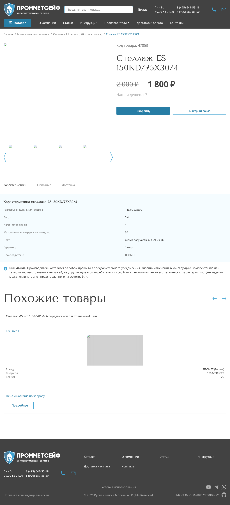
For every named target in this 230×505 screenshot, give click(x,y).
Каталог (89, 457)
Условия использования (119, 487)
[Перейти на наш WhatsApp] (224, 487)
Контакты (176, 23)
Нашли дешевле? (131, 94)
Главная (8, 34)
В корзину (143, 111)
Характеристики (15, 185)
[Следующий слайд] (111, 157)
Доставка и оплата (150, 23)
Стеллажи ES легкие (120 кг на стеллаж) (77, 34)
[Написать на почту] (224, 9)
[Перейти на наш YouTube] (208, 487)
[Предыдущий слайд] (5, 157)
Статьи (68, 23)
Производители (115, 23)
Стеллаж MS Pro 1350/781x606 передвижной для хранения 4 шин (51, 316)
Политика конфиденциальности (26, 495)
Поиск (142, 10)
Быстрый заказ (199, 111)
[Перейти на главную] (32, 10)
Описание (44, 185)
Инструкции (88, 23)
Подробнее (20, 405)
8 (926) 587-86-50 (188, 11)
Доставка (68, 185)
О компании (47, 23)
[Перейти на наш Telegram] (216, 487)
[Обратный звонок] (214, 10)
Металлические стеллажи (33, 34)
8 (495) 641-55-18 (188, 7)
